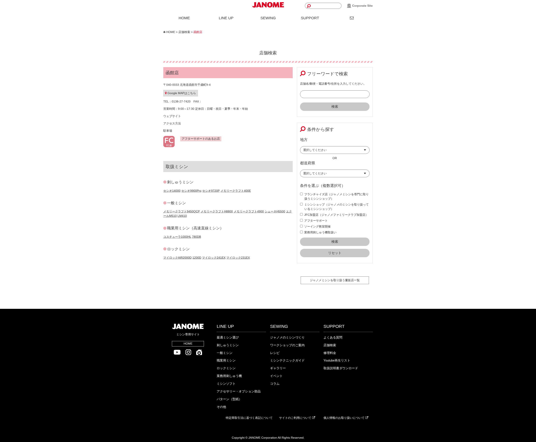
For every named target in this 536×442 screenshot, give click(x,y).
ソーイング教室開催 (317, 226)
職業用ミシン (226, 360)
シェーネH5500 (275, 211)
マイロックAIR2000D (177, 257)
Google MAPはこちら (181, 93)
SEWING (268, 18)
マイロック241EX (213, 257)
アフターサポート (316, 220)
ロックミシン (226, 368)
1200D (196, 257)
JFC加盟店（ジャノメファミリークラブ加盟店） (336, 214)
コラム (275, 383)
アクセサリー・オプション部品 (239, 391)
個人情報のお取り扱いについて (344, 417)
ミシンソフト (226, 383)
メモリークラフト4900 (249, 211)
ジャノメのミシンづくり (287, 337)
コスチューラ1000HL (177, 236)
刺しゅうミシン (228, 345)
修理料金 (329, 353)
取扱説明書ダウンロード (340, 368)
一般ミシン (224, 353)
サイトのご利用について (295, 417)
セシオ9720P (211, 190)
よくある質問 (332, 337)
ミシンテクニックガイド (287, 360)
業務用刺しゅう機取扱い (320, 232)
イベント (276, 376)
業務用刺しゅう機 (229, 376)
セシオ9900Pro (191, 190)
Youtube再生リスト (336, 360)
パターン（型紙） (229, 399)
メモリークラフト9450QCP (181, 211)
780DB (196, 236)
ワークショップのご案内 (287, 345)
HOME (184, 18)
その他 (221, 407)
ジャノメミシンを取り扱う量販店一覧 (335, 280)
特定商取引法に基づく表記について (249, 417)
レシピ (275, 353)
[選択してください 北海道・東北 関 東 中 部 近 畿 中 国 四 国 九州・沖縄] (335, 151)
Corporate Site (362, 5)
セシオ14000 (171, 190)
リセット (334, 253)
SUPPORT (310, 18)
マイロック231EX (238, 257)
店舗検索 (329, 345)
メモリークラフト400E (235, 190)
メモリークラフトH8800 (217, 211)
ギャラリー (278, 368)
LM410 (182, 215)
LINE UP (226, 18)
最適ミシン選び (228, 337)
